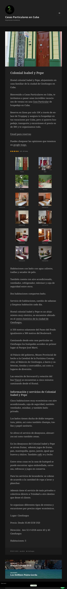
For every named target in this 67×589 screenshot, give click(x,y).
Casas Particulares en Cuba (22, 17)
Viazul (18, 379)
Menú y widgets (59, 15)
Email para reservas (20, 134)
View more (3, 583)
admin (23, 551)
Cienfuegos (31, 551)
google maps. (20, 144)
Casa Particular (41, 101)
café (39, 454)
